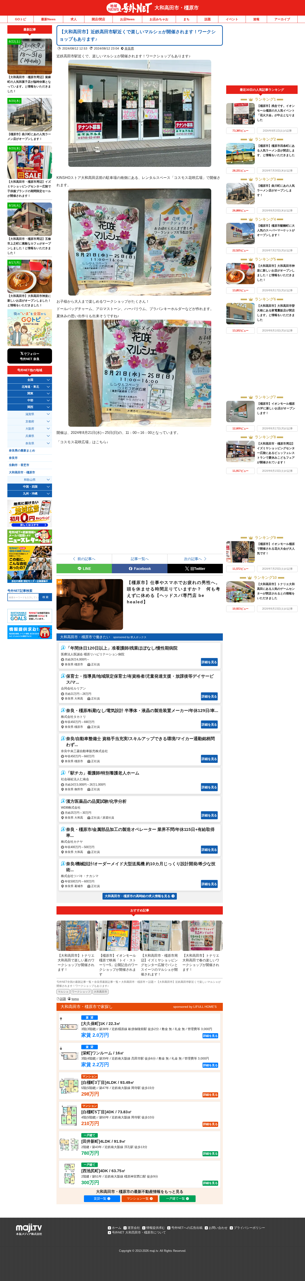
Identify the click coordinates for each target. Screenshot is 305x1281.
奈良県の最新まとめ (22, 450)
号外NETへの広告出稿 (187, 1227)
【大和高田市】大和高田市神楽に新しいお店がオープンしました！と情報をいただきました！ (29, 300)
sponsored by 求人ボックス (129, 637)
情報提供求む (155, 1227)
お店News (127, 19)
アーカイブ (282, 19)
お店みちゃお (159, 19)
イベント (232, 19)
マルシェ (63, 991)
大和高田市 (100, 991)
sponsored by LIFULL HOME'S (195, 1006)
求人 (74, 19)
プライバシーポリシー (249, 1227)
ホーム (116, 1227)
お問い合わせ (218, 1227)
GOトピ (20, 19)
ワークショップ (81, 991)
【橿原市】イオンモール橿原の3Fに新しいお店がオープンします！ (276, 408)
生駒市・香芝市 (19, 465)
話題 (208, 19)
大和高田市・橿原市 (177, 7)
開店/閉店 (98, 19)
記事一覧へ (140, 559)
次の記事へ (193, 559)
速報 (256, 19)
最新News (48, 19)
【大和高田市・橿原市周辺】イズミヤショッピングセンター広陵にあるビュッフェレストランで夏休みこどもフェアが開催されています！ (276, 453)
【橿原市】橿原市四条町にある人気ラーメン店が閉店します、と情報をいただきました (276, 150)
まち (186, 19)
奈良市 (13, 457)
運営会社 (133, 1227)
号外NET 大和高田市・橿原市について (139, 1232)
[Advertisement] (262, 55)
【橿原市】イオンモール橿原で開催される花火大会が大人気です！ (276, 548)
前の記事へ (86, 559)
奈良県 (129, 48)
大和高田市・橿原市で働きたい (85, 637)
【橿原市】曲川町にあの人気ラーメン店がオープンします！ (276, 190)
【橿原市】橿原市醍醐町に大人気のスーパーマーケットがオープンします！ (276, 230)
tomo (75, 999)
